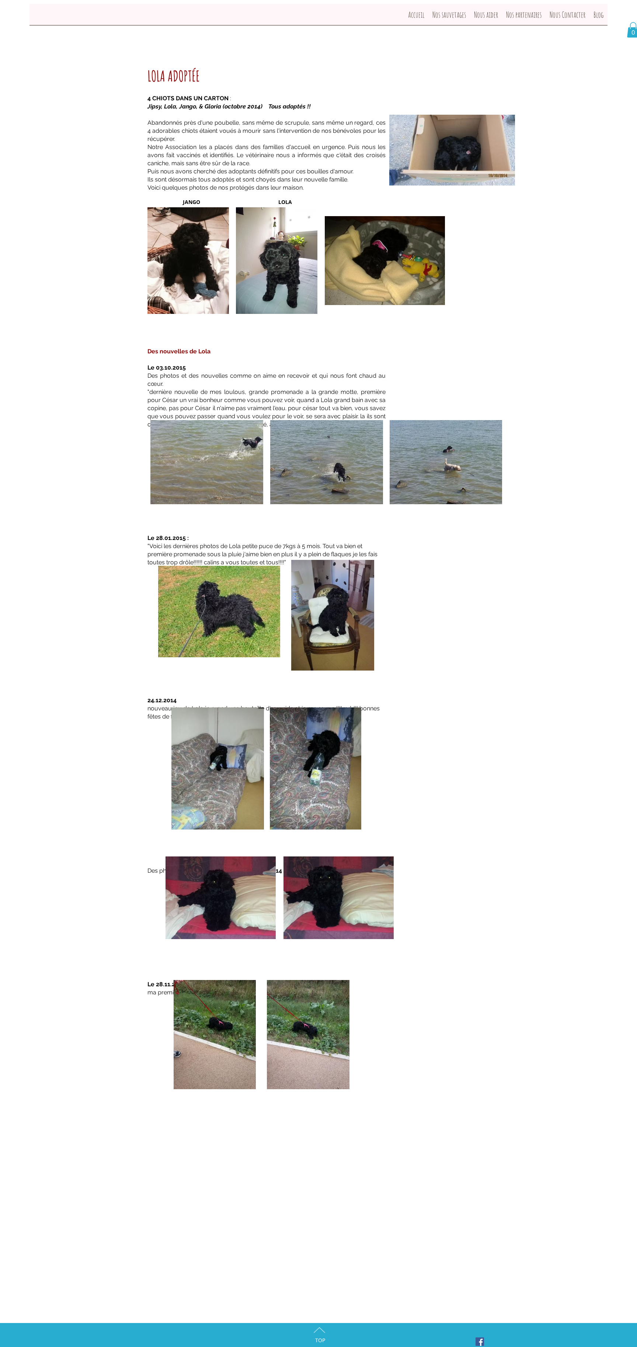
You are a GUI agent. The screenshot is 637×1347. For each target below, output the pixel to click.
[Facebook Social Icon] (480, 1341)
